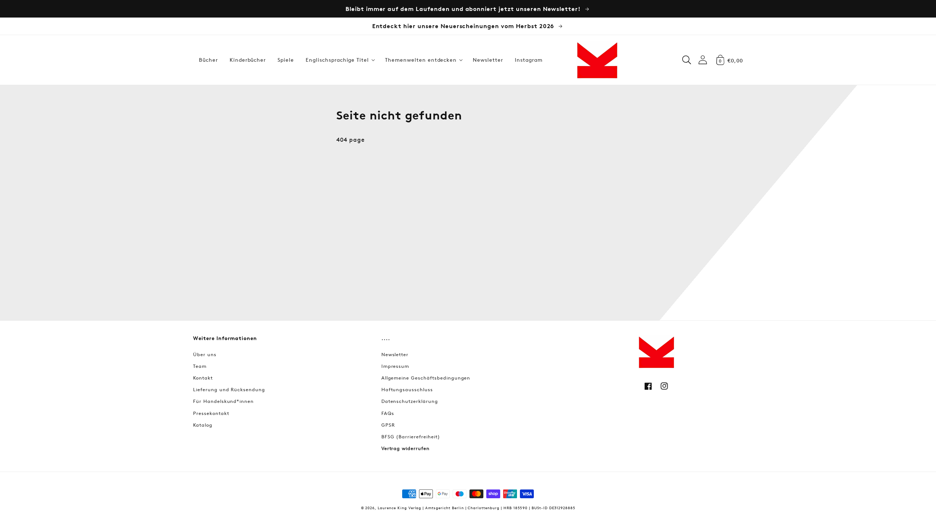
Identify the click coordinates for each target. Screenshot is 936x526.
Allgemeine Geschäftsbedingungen (426, 378)
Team (200, 366)
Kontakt (203, 378)
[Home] (597, 60)
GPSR (388, 425)
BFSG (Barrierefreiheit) (410, 436)
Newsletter (395, 354)
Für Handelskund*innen (223, 401)
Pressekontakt (211, 413)
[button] (339, 59)
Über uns (204, 354)
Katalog (202, 425)
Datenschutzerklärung (409, 401)
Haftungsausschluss (407, 389)
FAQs (387, 413)
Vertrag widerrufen (405, 448)
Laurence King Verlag (399, 507)
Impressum (395, 366)
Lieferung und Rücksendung (229, 389)
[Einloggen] (702, 59)
